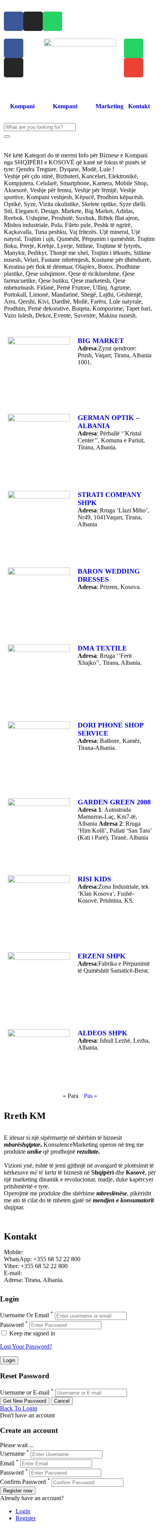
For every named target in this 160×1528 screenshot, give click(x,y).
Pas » (90, 1096)
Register (26, 1518)
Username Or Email (24, 1315)
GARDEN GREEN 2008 (114, 802)
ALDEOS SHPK (102, 1033)
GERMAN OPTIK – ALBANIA (108, 422)
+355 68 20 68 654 (47, 1252)
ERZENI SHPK (101, 956)
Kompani (22, 106)
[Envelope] (133, 67)
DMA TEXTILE (102, 648)
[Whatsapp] (52, 21)
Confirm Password (23, 1482)
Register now (17, 1491)
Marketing (109, 106)
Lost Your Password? (26, 1346)
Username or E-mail (24, 1392)
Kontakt (139, 106)
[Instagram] (33, 21)
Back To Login (18, 1408)
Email (7, 1463)
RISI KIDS (94, 879)
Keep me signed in (31, 1333)
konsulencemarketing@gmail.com (65, 1273)
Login (23, 1511)
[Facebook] (13, 48)
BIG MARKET (101, 341)
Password (12, 1324)
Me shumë (17, 1214)
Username (12, 1454)
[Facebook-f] (13, 21)
